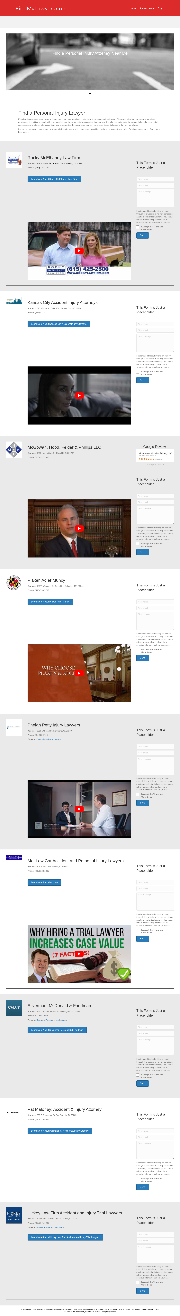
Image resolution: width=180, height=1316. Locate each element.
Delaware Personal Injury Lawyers (51, 1020)
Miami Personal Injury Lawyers (50, 1227)
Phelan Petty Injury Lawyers (48, 739)
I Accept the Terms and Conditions (152, 228)
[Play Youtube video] (79, 251)
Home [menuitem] (133, 8)
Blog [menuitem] (160, 8)
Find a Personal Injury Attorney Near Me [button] (90, 93)
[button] (154, 8)
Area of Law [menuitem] (146, 8)
